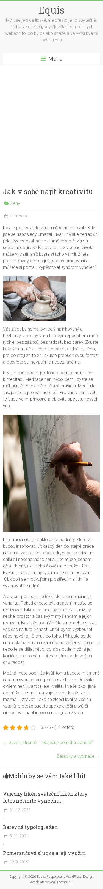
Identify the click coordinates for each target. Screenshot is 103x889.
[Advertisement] (51, 119)
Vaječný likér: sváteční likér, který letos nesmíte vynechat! (45, 797)
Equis (51, 9)
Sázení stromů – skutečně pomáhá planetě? (48, 742)
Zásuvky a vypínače (78, 756)
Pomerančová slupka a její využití (44, 853)
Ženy (15, 203)
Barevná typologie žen (30, 827)
